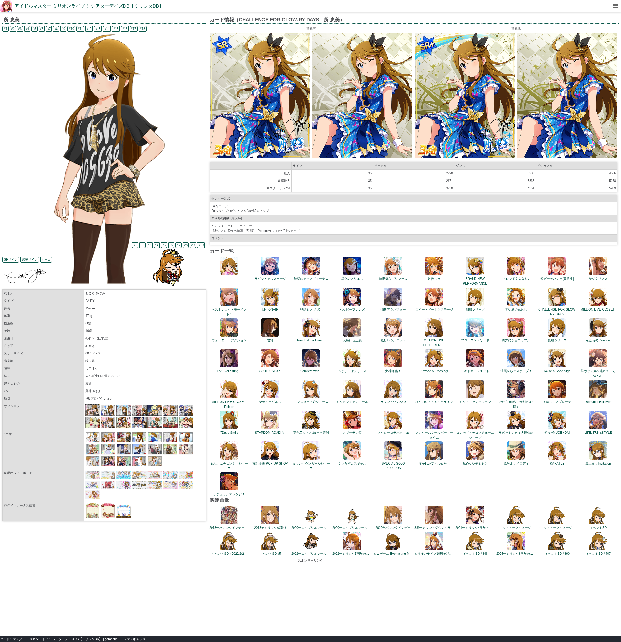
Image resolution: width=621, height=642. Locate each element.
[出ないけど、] (186, 441)
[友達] (92, 441)
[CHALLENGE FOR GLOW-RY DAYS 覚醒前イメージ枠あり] (260, 157)
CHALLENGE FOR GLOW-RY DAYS (557, 312)
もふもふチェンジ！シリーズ (229, 466)
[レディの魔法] (108, 441)
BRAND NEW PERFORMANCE (475, 281)
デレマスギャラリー (134, 639)
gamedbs (111, 639)
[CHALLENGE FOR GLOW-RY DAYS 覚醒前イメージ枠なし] (362, 157)
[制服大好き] (139, 453)
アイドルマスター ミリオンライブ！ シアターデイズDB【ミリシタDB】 (89, 5)
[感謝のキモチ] (170, 441)
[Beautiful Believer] (123, 465)
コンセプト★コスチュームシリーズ (475, 435)
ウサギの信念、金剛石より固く (516, 404)
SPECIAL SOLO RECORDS (393, 466)
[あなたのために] (186, 453)
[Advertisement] (310, 597)
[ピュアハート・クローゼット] (92, 465)
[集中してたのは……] (154, 465)
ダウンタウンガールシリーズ (311, 466)
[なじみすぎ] (170, 453)
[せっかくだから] (154, 453)
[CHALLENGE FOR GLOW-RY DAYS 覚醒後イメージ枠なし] (567, 157)
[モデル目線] (108, 453)
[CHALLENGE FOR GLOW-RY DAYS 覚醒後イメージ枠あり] (465, 157)
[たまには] (139, 441)
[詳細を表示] (229, 274)
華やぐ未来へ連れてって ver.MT (600, 373)
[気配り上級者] (123, 441)
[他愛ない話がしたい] (123, 453)
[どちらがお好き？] (108, 465)
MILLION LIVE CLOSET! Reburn (229, 404)
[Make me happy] (139, 465)
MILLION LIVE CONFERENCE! (434, 342)
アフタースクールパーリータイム (434, 435)
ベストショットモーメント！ (229, 312)
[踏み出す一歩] (154, 441)
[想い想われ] (92, 453)
